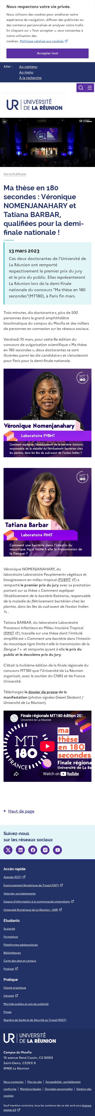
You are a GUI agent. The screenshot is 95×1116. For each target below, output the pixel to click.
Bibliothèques (12, 953)
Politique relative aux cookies (44, 41)
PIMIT (12, 633)
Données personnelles (59, 1089)
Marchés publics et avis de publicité (26, 1004)
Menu (89, 87)
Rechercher (80, 87)
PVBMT (67, 579)
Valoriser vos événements (20, 894)
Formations (11, 937)
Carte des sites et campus (20, 961)
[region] (47, 31)
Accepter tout (47, 53)
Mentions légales (30, 1089)
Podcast (11, 969)
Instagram (45, 850)
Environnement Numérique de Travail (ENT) (33, 885)
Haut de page (21, 811)
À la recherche (30, 77)
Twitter (8, 850)
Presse (7, 1012)
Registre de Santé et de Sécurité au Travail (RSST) (35, 1020)
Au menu (26, 72)
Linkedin (20, 850)
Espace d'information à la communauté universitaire (39, 902)
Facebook (32, 850)
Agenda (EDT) (15, 877)
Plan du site (34, 1082)
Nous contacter (14, 1082)
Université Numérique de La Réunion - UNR (33, 910)
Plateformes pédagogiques (21, 945)
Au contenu (28, 66)
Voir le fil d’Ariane (15, 174)
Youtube (57, 850)
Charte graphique (15, 988)
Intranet (11, 996)
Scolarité (9, 929)
